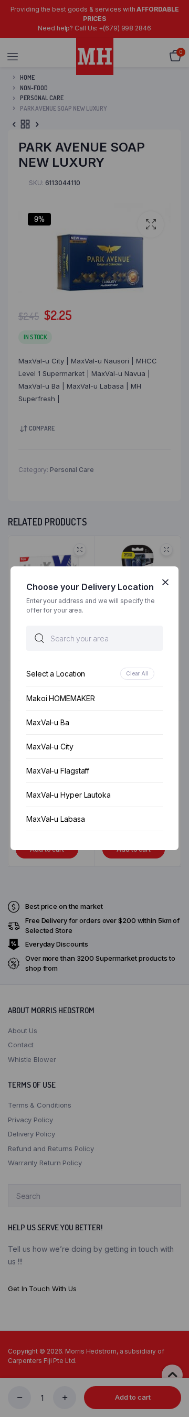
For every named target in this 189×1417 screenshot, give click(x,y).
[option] (94, 674)
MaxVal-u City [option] (50, 747)
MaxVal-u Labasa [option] (55, 819)
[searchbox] (94, 638)
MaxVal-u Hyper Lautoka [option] (68, 795)
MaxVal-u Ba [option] (47, 722)
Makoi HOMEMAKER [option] (60, 698)
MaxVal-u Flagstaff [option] (57, 771)
